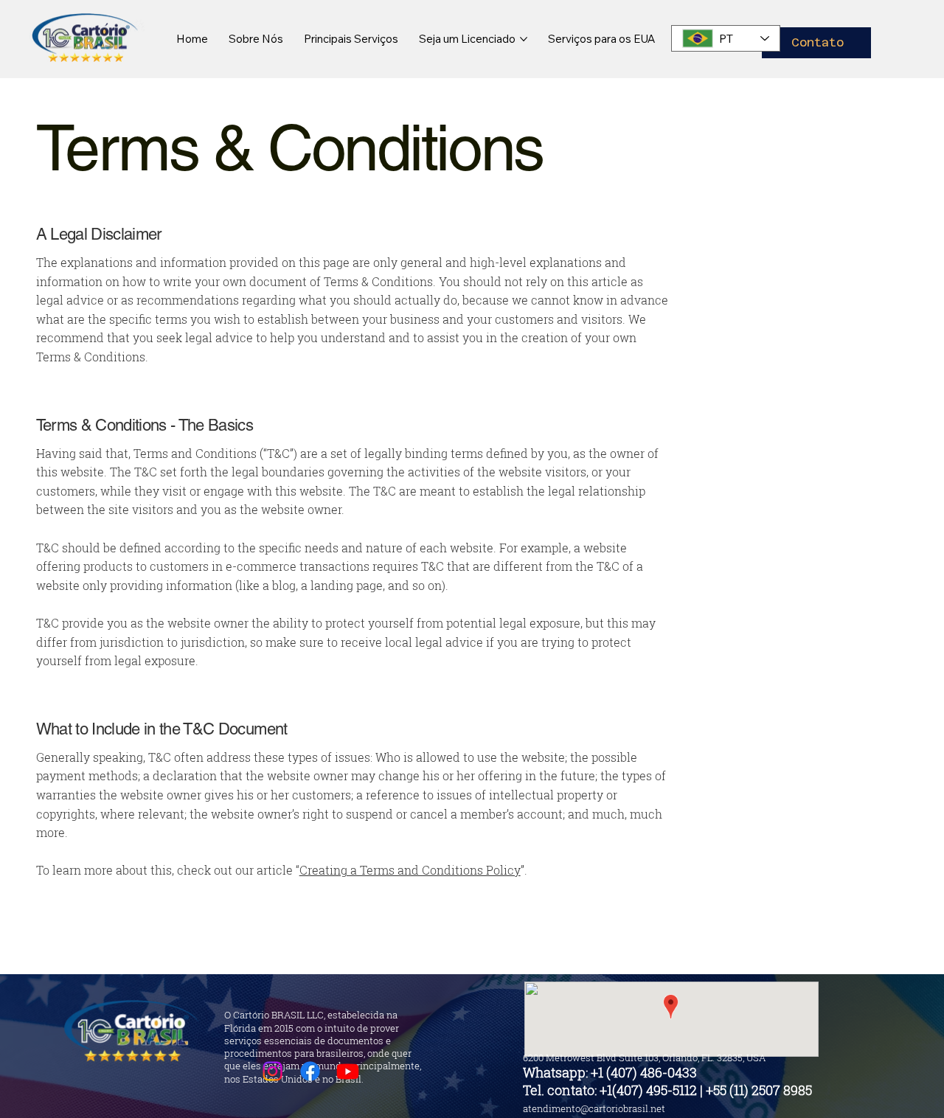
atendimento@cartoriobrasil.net (594, 1108)
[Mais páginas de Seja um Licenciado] (523, 39)
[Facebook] (310, 1071)
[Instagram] (272, 1071)
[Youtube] (348, 1071)
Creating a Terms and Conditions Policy (410, 870)
